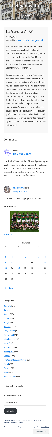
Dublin (6, 314)
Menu (27, 15)
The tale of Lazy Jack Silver (15, 360)
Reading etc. (9, 351)
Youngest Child (37, 40)
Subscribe (10, 411)
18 (19, 268)
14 (38, 262)
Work (6, 372)
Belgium (7, 306)
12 (25, 262)
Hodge (6, 322)
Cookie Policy (45, 427)
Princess (19, 40)
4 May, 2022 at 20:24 (22, 154)
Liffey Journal (9, 330)
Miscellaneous (9, 339)
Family (6, 318)
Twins (27, 40)
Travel (6, 364)
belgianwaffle (26, 5)
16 (6, 268)
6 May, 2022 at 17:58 (22, 191)
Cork (5, 310)
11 (19, 262)
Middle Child (9, 335)
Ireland (7, 326)
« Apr (6, 288)
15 (45, 262)
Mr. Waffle (8, 343)
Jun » (11, 288)
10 (12, 262)
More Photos (9, 234)
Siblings (7, 355)
